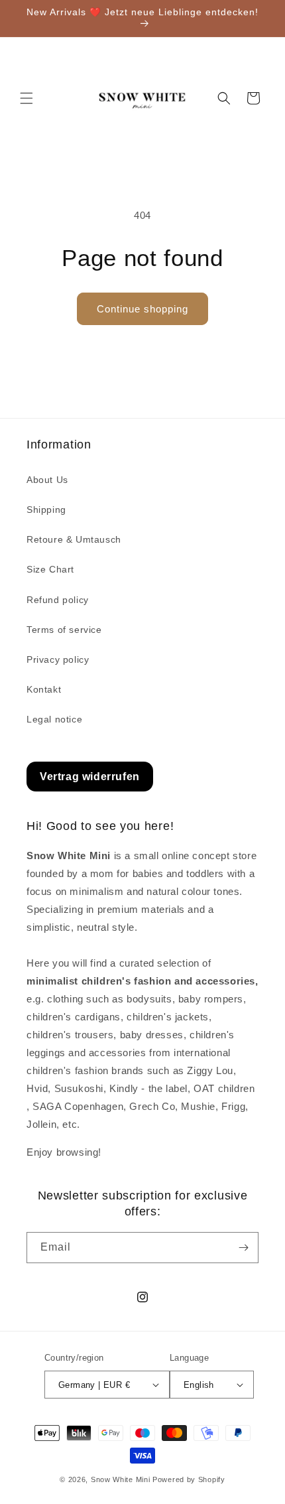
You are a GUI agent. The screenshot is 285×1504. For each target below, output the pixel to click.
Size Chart (50, 569)
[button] (26, 98)
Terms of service (64, 629)
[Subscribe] (243, 1247)
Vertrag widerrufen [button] (90, 776)
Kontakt (44, 689)
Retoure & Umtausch (74, 539)
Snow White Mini (120, 1479)
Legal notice (54, 719)
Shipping (46, 509)
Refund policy (58, 599)
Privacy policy (58, 659)
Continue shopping (142, 308)
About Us (47, 479)
